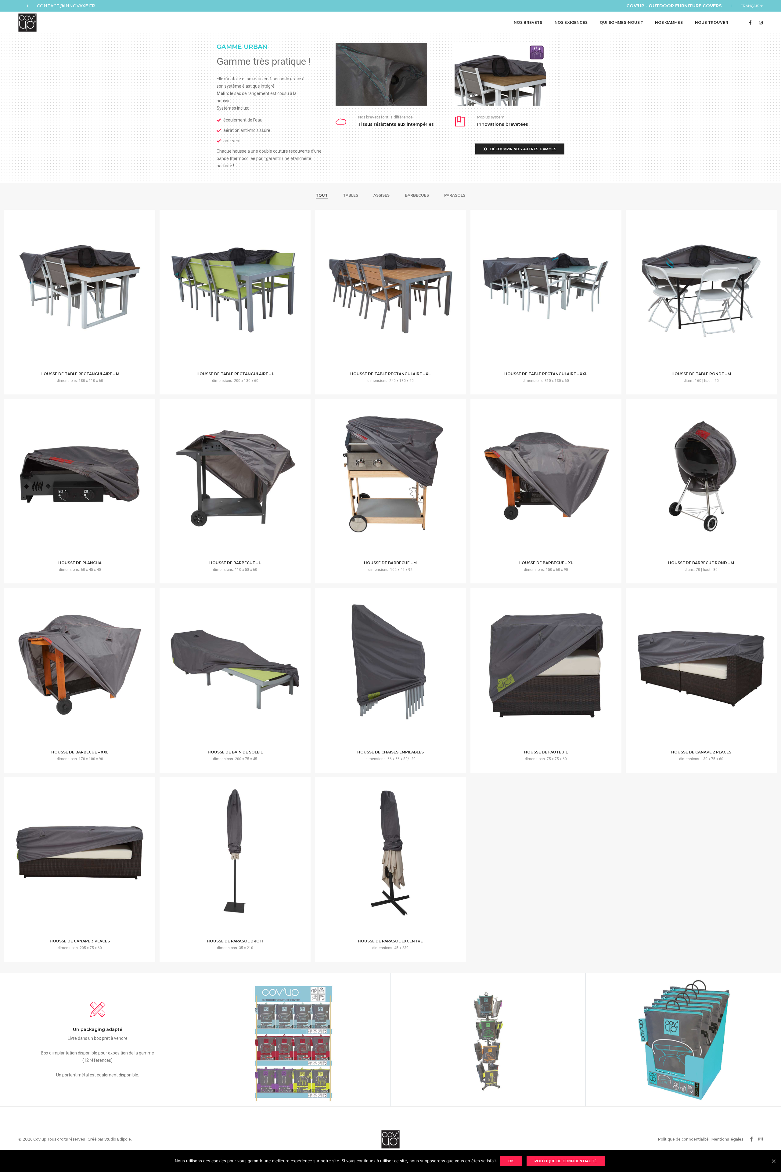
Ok (511, 1161)
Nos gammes (669, 22)
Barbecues (417, 195)
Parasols (454, 195)
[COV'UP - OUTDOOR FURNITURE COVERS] (27, 22)
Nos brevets (528, 22)
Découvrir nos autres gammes (522, 149)
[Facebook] (750, 22)
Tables (350, 195)
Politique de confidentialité (683, 1139)
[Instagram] (759, 22)
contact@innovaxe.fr (66, 6)
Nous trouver (711, 22)
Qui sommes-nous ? (621, 22)
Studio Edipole (117, 1139)
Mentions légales (727, 1139)
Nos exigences (571, 22)
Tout (322, 195)
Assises (381, 195)
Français (751, 6)
